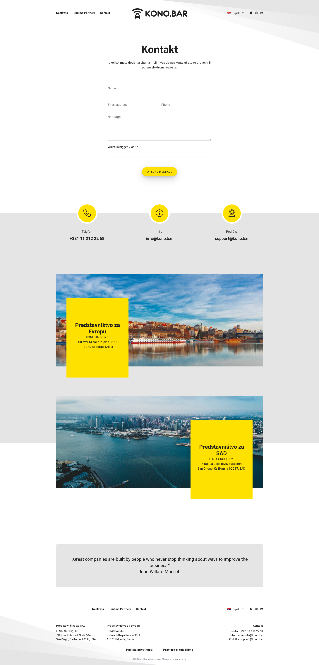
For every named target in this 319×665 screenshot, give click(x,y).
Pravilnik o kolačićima (178, 650)
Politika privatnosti (139, 650)
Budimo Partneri (84, 13)
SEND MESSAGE (161, 171)
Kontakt (105, 13)
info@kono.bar (159, 238)
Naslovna (62, 13)
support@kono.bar (232, 238)
